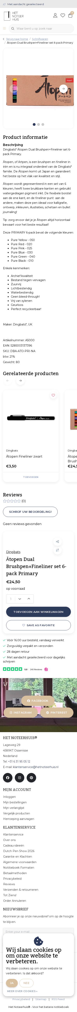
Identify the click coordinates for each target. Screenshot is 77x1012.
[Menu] (4, 28)
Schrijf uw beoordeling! (30, 512)
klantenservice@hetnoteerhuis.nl (35, 767)
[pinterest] (31, 777)
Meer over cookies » (22, 991)
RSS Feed (58, 999)
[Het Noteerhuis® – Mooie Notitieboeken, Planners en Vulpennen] (21, 16)
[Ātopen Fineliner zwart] (31, 418)
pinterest (59, 712)
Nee (26, 983)
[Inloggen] (55, 16)
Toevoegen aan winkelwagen (38, 611)
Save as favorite (41, 625)
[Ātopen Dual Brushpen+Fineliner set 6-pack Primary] (38, 88)
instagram (23, 712)
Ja (12, 983)
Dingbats (13, 552)
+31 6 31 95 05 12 (19, 761)
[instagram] (19, 777)
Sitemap (40, 999)
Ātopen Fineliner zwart (24, 456)
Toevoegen (30, 477)
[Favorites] (63, 16)
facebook (40, 701)
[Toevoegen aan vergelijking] (57, 550)
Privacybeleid (21, 999)
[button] (57, 541)
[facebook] (7, 777)
